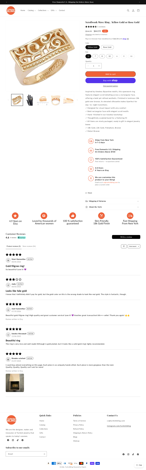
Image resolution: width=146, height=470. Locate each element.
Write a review (126, 237)
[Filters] (124, 246)
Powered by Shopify (80, 467)
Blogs (75, 437)
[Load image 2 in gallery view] (30, 100)
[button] (31, 10)
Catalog (42, 425)
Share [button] (90, 193)
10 (110, 56)
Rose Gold (107, 47)
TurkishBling (69, 467)
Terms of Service (79, 421)
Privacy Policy (78, 425)
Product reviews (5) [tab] (14, 246)
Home (41, 421)
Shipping (88, 34)
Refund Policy (78, 429)
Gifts (41, 433)
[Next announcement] (139, 2)
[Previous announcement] (6, 2)
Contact (42, 437)
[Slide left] (8, 99)
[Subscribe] (44, 454)
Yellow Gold (92, 47)
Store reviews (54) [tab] (29, 246)
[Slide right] (77, 99)
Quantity (88, 61)
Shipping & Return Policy (82, 433)
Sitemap (76, 441)
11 (132, 56)
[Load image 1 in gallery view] (17, 100)
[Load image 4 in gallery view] (55, 100)
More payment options (110, 86)
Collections (43, 429)
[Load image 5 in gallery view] (68, 100)
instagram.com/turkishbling (119, 426)
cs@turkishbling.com (110, 182)
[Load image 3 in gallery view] (42, 100)
